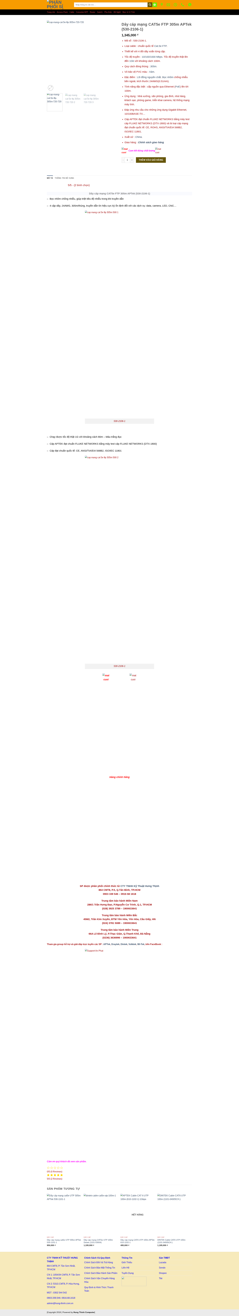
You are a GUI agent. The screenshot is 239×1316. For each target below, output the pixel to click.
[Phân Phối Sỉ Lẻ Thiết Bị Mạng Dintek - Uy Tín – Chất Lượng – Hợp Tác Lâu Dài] (58, 4)
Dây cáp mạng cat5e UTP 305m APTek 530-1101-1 (64, 1241)
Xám (151, 71)
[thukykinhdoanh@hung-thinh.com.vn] (169, 4)
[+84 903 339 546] (183, 4)
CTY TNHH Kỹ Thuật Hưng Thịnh (139, 886)
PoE (177, 86)
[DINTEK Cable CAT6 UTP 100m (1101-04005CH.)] (174, 1214)
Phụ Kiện (108, 12)
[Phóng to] (50, 88)
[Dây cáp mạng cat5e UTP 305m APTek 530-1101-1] (64, 1214)
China (138, 136)
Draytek (115, 944)
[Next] (191, 1223)
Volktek (132, 944)
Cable (72, 12)
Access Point (62, 12)
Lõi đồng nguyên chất (149, 77)
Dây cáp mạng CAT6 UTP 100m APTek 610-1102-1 (137, 1241)
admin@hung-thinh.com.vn (60, 1303)
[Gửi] (150, 4)
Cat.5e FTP (160, 46)
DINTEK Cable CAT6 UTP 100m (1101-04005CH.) (171, 1241)
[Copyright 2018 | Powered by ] (71, 1312)
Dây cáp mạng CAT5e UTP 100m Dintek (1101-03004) (98, 1241)
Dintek (124, 944)
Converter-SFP (82, 12)
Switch (99, 12)
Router (92, 12)
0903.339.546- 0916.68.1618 (61, 1298)
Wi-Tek (140, 944)
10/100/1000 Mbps (152, 56)
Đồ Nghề (117, 12)
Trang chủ (51, 12)
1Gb (131, 60)
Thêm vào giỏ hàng (151, 160)
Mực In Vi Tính (129, 12)
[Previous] (47, 1223)
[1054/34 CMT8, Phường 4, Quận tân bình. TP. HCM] (162, 4)
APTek (106, 944)
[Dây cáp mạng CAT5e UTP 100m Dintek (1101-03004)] (101, 1214)
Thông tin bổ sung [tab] (64, 178)
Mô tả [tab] (50, 178)
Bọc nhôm (167, 77)
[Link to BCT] (134, 1281)
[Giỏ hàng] (155, 4)
